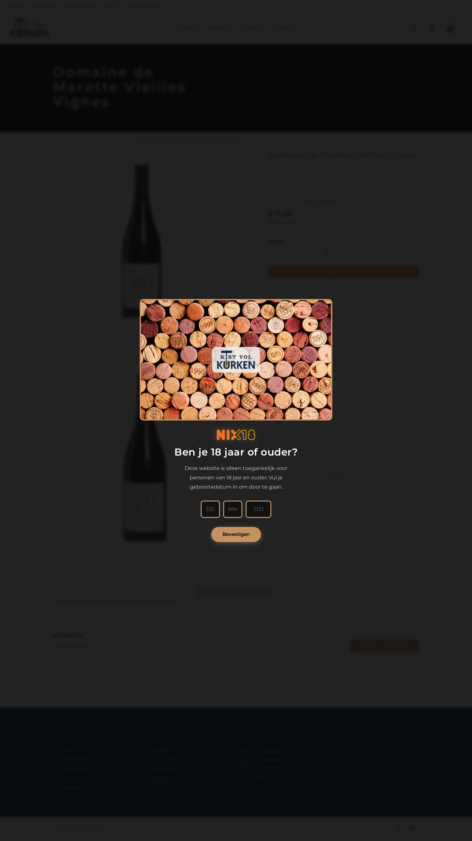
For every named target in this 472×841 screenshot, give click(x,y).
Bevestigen (236, 534)
